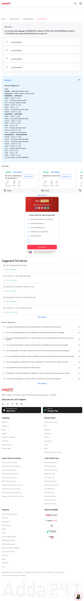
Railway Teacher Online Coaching (12, 496)
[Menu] (80, 3)
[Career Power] (51, 520)
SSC (45, 426)
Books (4, 533)
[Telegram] (12, 404)
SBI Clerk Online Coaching (10, 474)
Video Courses (6, 525)
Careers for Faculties (8, 437)
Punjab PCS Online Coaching (11, 489)
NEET (46, 448)
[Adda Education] (51, 515)
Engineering (48, 441)
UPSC (46, 445)
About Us (4, 422)
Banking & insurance (50, 422)
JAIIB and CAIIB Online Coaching (12, 485)
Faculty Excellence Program (53, 452)
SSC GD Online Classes (9, 470)
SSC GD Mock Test (50, 466)
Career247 (5, 555)
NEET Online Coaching (9, 481)
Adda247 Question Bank (9, 514)
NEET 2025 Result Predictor (10, 548)
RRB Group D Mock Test (51, 485)
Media (3, 430)
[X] (7, 404)
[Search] (75, 3)
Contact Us (5, 426)
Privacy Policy (59, 572)
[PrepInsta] (51, 532)
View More (42, 195)
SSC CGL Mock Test (50, 481)
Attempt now (28, 176)
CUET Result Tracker (8, 552)
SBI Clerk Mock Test (50, 462)
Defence (46, 437)
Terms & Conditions (47, 572)
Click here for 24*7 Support (14, 399)
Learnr (4, 567)
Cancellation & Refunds (31, 572)
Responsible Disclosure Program (12, 572)
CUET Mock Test (49, 489)
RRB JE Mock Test (49, 500)
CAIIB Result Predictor (8, 544)
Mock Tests (5, 518)
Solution (7, 80)
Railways (47, 430)
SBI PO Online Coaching (9, 462)
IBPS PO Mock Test (50, 496)
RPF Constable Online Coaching (12, 493)
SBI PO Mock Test (49, 474)
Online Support (6, 448)
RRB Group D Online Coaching (11, 466)
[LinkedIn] (3, 404)
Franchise (5, 441)
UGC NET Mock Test (50, 504)
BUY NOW (42, 247)
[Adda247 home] (6, 3)
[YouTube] (21, 404)
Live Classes (6, 522)
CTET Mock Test (49, 477)
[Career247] (51, 537)
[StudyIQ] (51, 526)
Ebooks (4, 529)
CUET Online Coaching (9, 477)
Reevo (3, 559)
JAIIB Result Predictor (8, 540)
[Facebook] (17, 404)
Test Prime (5, 563)
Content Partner (7, 445)
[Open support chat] (78, 596)
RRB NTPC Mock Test (50, 470)
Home (3, 19)
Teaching (47, 433)
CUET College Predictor (9, 537)
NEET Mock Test (49, 493)
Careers (4, 433)
